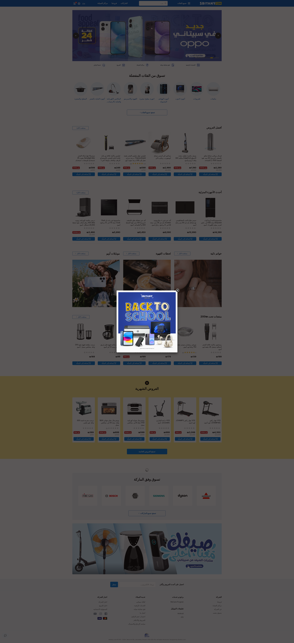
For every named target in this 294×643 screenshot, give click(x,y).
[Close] (177, 290)
